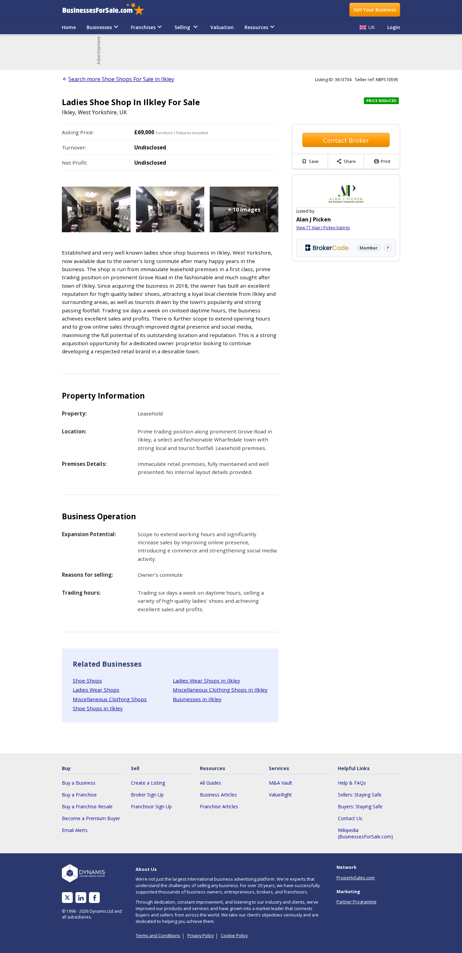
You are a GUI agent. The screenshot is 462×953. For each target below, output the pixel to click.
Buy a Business (78, 783)
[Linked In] (81, 897)
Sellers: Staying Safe (360, 794)
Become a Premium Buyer (91, 818)
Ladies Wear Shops (96, 689)
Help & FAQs (352, 783)
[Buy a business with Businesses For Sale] (108, 10)
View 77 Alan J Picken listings (323, 228)
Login (393, 27)
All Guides (210, 783)
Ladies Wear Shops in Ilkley (206, 680)
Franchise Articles (219, 806)
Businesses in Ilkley (197, 699)
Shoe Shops (87, 680)
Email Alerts (75, 830)
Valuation (222, 27)
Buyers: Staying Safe (360, 806)
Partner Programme (356, 902)
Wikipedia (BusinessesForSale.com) (365, 833)
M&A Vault (280, 783)
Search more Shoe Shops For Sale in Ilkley (121, 79)
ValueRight (280, 794)
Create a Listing (148, 783)
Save (310, 161)
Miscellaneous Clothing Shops (110, 699)
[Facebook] (94, 897)
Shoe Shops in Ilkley (98, 708)
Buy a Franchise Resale (87, 806)
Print (381, 161)
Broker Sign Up (147, 794)
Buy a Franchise (79, 794)
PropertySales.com (356, 878)
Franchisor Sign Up (151, 806)
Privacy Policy (200, 935)
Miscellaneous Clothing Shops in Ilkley (220, 689)
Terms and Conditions (158, 935)
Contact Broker (346, 140)
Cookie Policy (234, 935)
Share (346, 161)
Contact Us (350, 818)
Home (69, 27)
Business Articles (218, 794)
